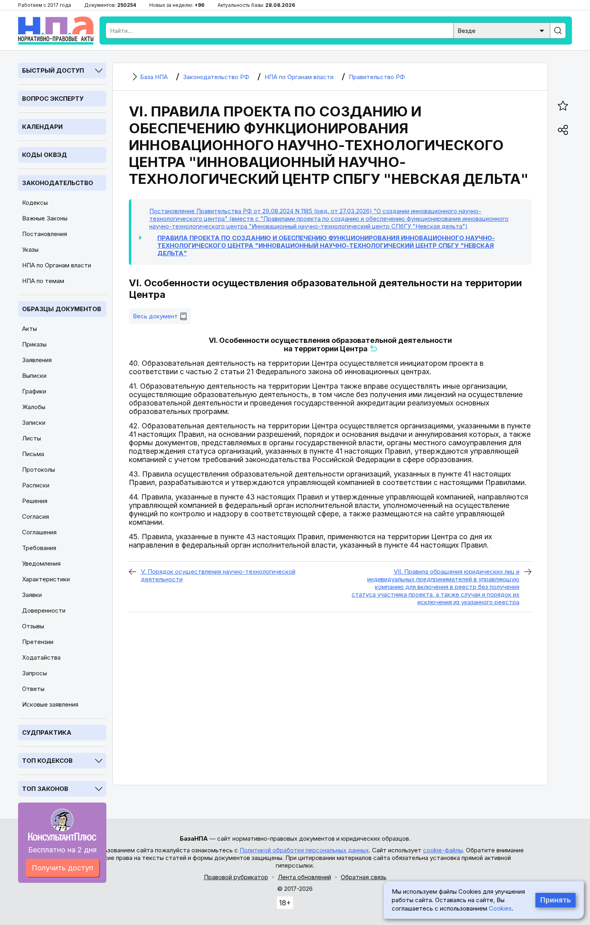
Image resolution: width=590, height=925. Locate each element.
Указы (30, 249)
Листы (31, 438)
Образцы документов (61, 309)
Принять (555, 900)
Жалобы (33, 407)
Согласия (35, 516)
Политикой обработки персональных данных (304, 850)
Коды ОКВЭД (44, 155)
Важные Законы (44, 218)
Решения (34, 501)
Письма (33, 454)
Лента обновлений (304, 877)
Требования (39, 548)
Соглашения (39, 532)
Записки (33, 422)
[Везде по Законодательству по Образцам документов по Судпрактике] (502, 30)
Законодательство (57, 183)
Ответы (33, 689)
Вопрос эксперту (52, 98)
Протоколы (38, 469)
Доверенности (43, 610)
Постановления (44, 234)
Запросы (34, 673)
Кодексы (35, 202)
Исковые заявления (50, 704)
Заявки (32, 595)
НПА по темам (43, 281)
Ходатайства (41, 657)
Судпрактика (46, 732)
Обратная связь (364, 877)
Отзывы (33, 626)
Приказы (34, 344)
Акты (29, 328)
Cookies (500, 908)
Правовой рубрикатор (236, 877)
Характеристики (46, 579)
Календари (42, 126)
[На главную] (56, 30)
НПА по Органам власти (56, 265)
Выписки (34, 375)
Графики (34, 391)
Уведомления (41, 563)
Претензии (37, 642)
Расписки (35, 485)
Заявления (37, 360)
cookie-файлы (443, 850)
